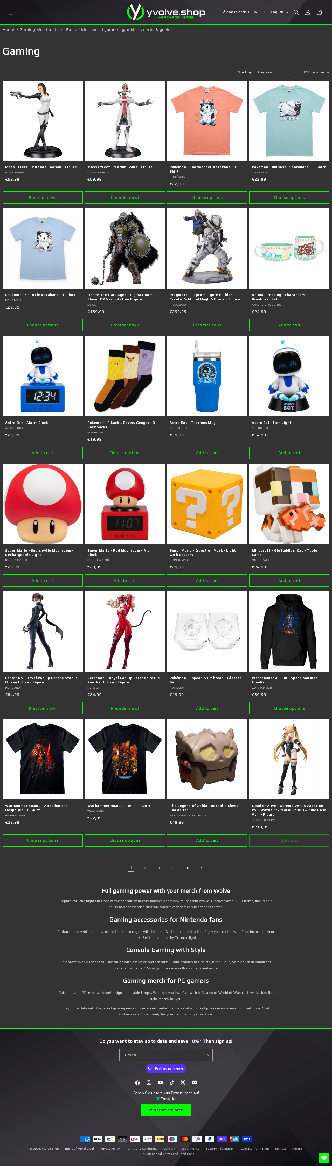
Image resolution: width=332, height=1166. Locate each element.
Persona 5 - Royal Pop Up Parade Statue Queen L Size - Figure (41, 680)
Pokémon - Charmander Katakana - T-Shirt (204, 169)
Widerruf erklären (166, 1110)
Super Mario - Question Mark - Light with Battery (203, 552)
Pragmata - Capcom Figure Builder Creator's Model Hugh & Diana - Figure (205, 297)
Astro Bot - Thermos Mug (193, 423)
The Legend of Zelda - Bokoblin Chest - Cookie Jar (205, 808)
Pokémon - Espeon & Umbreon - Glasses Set (206, 680)
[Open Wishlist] (324, 1158)
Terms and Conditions (141, 1148)
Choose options (207, 197)
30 (187, 868)
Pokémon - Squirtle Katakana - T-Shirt (40, 295)
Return (297, 1148)
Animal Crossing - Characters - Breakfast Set (280, 297)
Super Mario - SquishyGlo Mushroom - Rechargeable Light (39, 552)
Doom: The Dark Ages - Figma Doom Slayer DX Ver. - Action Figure (120, 297)
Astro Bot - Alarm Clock (26, 423)
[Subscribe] (206, 1055)
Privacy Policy (110, 1148)
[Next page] (201, 868)
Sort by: (245, 72)
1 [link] (131, 867)
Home (8, 29)
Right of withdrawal (79, 1148)
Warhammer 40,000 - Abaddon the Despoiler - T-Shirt (36, 808)
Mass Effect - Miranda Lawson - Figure (41, 167)
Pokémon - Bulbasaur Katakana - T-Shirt (289, 167)
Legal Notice (191, 1148)
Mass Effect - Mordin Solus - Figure (120, 167)
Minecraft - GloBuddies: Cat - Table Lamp (284, 552)
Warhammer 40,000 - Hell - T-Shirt (119, 806)
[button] (11, 12)
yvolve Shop (50, 1148)
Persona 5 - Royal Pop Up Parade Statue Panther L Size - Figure (123, 680)
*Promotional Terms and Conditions (168, 1153)
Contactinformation (255, 1148)
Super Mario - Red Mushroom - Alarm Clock (121, 552)
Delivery (169, 1148)
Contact (280, 1148)
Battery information (220, 1148)
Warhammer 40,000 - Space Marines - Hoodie (286, 680)
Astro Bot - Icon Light (272, 423)
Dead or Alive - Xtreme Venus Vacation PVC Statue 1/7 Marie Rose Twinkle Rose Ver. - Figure (289, 810)
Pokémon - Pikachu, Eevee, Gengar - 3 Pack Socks (121, 425)
